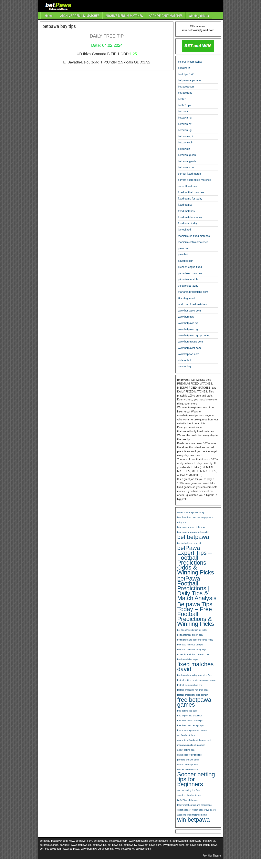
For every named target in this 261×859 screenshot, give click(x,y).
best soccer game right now (191, 527)
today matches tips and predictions (194, 805)
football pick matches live (189, 685)
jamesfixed (184, 229)
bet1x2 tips (184, 105)
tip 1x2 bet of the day (187, 800)
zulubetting (184, 366)
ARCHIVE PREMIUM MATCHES (79, 16)
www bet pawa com (189, 310)
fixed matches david (195, 667)
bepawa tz (184, 67)
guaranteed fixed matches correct (194, 740)
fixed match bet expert (188, 659)
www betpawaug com (190, 341)
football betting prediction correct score (196, 680)
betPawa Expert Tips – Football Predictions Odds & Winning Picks (195, 560)
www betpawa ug (188, 329)
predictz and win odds (188, 759)
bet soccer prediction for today (192, 630)
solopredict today (188, 285)
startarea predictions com (193, 291)
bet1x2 (182, 99)
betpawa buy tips (59, 26)
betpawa (183, 111)
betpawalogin (185, 142)
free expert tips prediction (189, 715)
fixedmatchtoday (188, 223)
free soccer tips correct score (192, 730)
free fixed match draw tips (190, 720)
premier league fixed (190, 266)
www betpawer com (189, 347)
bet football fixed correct (189, 543)
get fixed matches (186, 735)
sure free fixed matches (189, 795)
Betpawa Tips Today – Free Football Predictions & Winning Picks (195, 614)
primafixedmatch (188, 279)
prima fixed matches (190, 273)
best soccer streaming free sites (193, 532)
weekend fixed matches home (192, 815)
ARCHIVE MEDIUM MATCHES (124, 16)
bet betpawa (193, 536)
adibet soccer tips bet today (191, 512)
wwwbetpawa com (188, 354)
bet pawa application (190, 80)
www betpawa (186, 316)
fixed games (185, 204)
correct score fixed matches (194, 179)
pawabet (183, 254)
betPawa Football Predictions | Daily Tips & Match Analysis (197, 588)
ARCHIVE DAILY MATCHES (165, 16)
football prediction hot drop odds (193, 690)
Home (49, 16)
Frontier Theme (212, 855)
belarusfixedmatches (190, 61)
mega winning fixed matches (191, 745)
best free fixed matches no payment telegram (195, 519)
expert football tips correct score (193, 654)
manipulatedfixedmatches (193, 242)
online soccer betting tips (189, 755)
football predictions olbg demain (192, 695)
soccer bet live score (187, 769)
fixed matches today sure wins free (194, 675)
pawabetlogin (185, 260)
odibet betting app (186, 750)
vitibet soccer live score (204, 810)
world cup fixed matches (192, 304)
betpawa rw (184, 123)
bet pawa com (186, 86)
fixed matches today (190, 217)
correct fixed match (189, 173)
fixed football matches (191, 192)
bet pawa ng (185, 92)
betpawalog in (186, 136)
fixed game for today (190, 198)
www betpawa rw (188, 323)
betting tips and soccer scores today (195, 639)
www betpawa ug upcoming (194, 335)
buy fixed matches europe (190, 644)
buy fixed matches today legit (191, 649)
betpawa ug (184, 130)
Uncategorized (186, 298)
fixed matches (186, 211)
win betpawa (193, 819)
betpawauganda (187, 161)
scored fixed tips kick (187, 764)
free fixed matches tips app (190, 725)
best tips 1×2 (186, 74)
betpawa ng (184, 117)
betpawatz (184, 148)
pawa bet (183, 248)
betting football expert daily (190, 635)
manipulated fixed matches (194, 235)
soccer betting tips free (188, 790)
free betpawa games (194, 702)
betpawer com (186, 167)
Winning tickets (199, 16)
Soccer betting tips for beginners (196, 779)
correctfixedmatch (188, 186)
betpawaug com (187, 154)
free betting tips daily (187, 710)
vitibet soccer (183, 810)
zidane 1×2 (184, 360)
